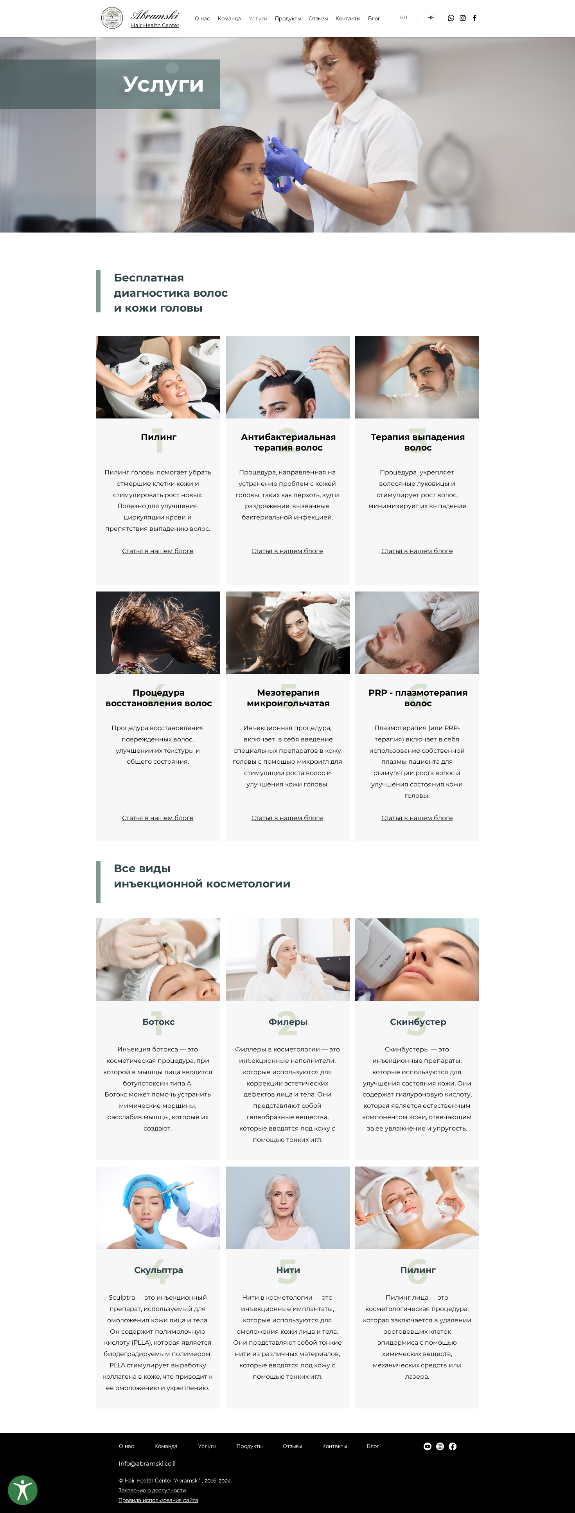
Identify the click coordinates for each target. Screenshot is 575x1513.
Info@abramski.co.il (147, 1463)
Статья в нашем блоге (158, 551)
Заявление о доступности (152, 1490)
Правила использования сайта (158, 1500)
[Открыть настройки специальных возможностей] (23, 1490)
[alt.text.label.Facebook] (474, 18)
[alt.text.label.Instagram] (463, 18)
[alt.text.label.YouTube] (427, 1446)
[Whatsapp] (451, 18)
